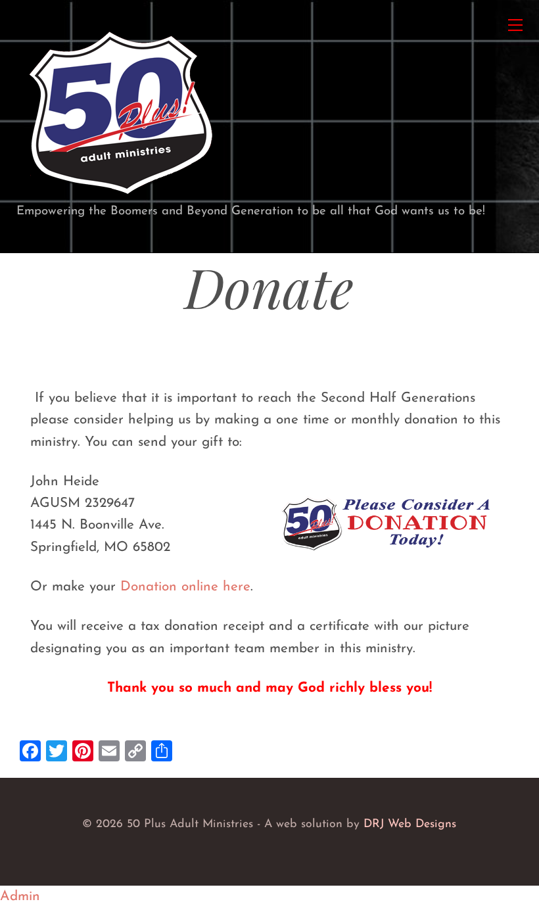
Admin (20, 896)
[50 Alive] (119, 196)
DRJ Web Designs (409, 824)
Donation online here (185, 587)
